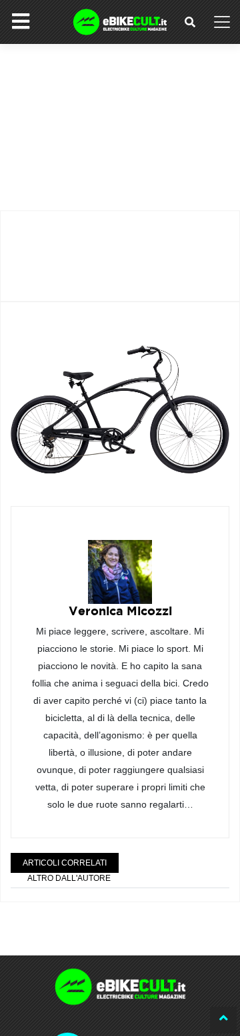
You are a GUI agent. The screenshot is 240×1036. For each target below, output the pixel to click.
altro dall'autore (69, 878)
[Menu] (20, 21)
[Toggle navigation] (222, 22)
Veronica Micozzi (120, 611)
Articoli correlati (65, 863)
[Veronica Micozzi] (120, 563)
